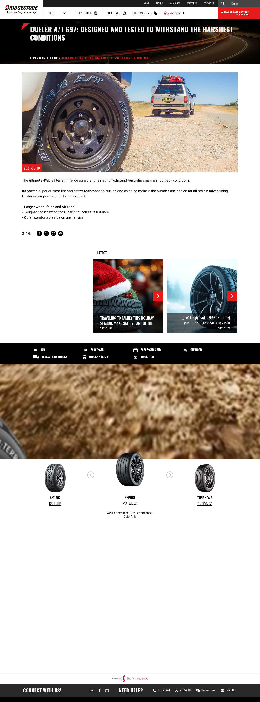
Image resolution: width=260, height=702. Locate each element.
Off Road (196, 349)
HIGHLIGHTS (175, 3)
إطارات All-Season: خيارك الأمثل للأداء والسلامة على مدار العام (206, 320)
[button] (169, 474)
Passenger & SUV (151, 349)
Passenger (97, 349)
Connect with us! (42, 690)
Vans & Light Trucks (54, 357)
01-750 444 (164, 690)
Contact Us (209, 3)
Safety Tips (192, 3)
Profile (159, 3)
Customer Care (208, 690)
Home (146, 3)
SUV (43, 349)
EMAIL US (230, 690)
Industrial (147, 357)
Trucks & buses (98, 357)
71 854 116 (186, 690)
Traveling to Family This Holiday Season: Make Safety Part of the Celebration (127, 323)
